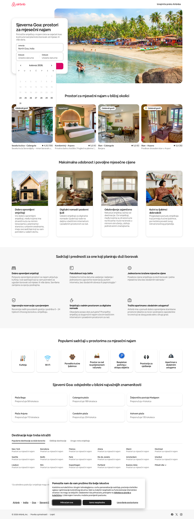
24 (20, 98)
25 (26, 98)
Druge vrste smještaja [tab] (80, 441)
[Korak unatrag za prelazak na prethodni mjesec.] (21, 65)
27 (36, 98)
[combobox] (39, 48)
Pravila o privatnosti (39, 514)
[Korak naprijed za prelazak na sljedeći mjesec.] (51, 65)
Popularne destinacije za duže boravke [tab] (28, 441)
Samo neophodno (97, 502)
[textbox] (28, 57)
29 (46, 98)
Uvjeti (52, 514)
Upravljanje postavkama (127, 502)
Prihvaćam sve (66, 502)
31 (20, 103)
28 (41, 98)
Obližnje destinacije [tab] (57, 441)
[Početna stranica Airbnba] (18, 4)
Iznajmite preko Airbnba (169, 4)
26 (31, 98)
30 (52, 98)
